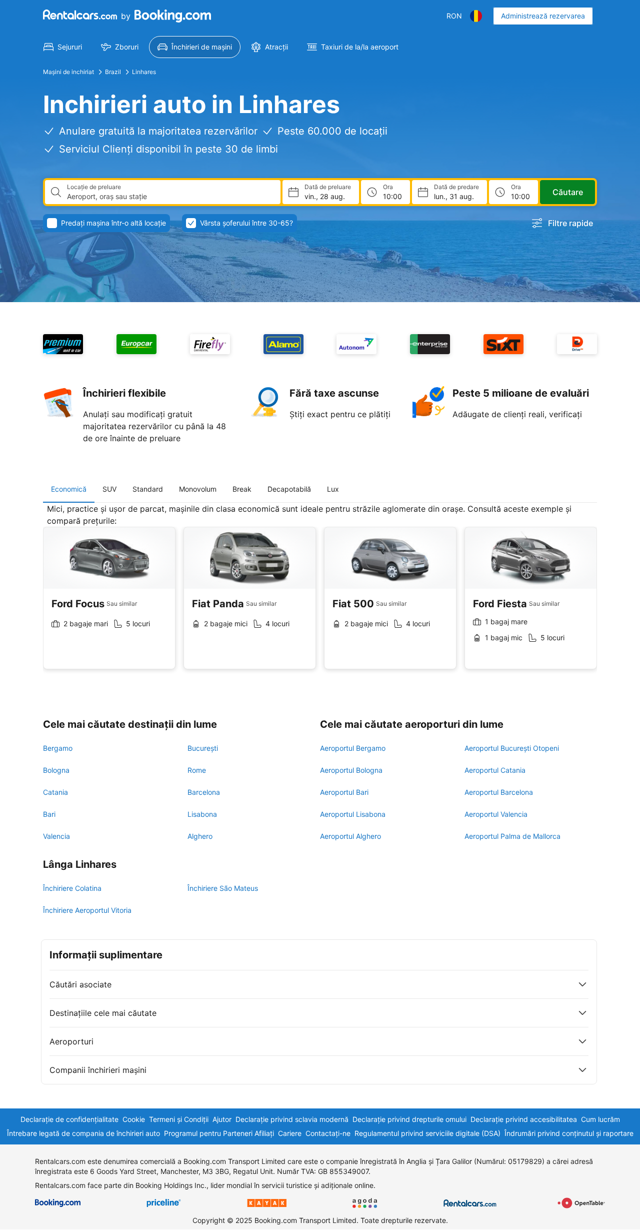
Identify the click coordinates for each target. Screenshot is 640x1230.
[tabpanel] (320, 594)
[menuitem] (62, 47)
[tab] (68, 489)
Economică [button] (68, 489)
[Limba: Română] (476, 16)
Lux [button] (333, 489)
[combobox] (169, 197)
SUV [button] (109, 489)
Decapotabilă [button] (289, 489)
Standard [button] (147, 489)
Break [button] (242, 489)
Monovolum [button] (197, 489)
